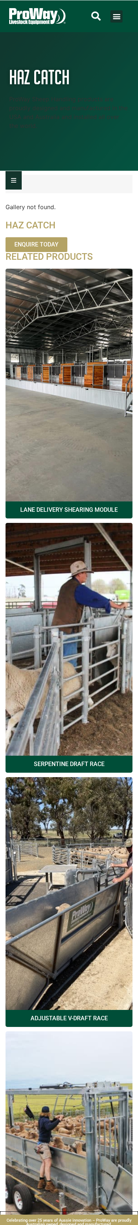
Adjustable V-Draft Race (69, 1018)
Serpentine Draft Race (69, 764)
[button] (96, 16)
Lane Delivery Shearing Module (69, 509)
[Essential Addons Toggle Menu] (14, 180)
